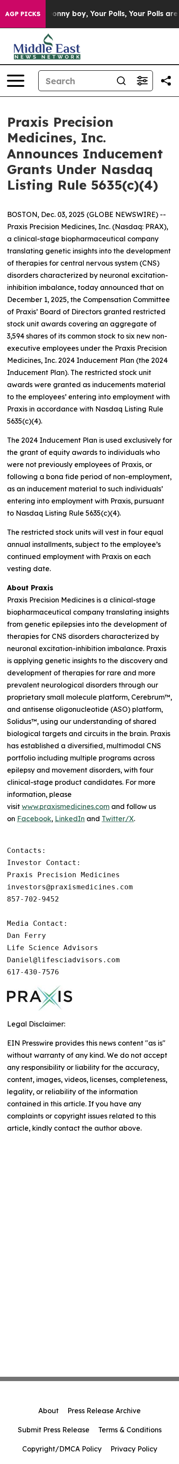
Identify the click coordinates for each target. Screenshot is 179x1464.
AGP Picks (22, 14)
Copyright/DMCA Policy (62, 1448)
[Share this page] (166, 80)
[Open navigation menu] (15, 80)
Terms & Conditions (130, 1429)
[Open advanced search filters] (142, 81)
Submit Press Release (54, 1429)
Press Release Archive (104, 1410)
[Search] (121, 81)
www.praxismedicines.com (65, 806)
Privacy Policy (133, 1448)
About (48, 1410)
